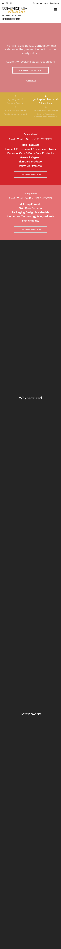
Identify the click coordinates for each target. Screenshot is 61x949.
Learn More (31, 81)
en (3, 3)
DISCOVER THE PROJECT (30, 70)
